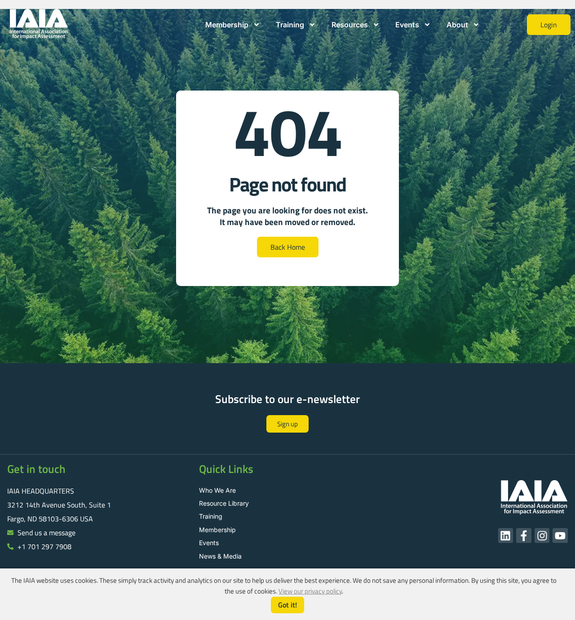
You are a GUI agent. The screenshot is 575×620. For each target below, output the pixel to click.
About (457, 24)
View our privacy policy (310, 591)
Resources (350, 24)
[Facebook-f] (523, 535)
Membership (226, 24)
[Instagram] (542, 535)
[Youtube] (560, 535)
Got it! (287, 604)
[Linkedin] (505, 535)
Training (290, 24)
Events (407, 24)
